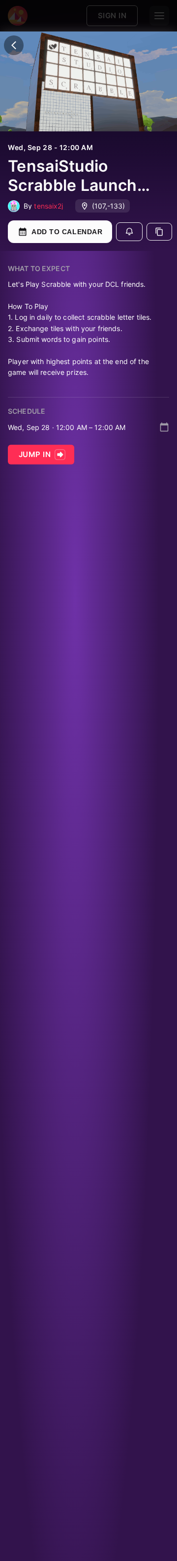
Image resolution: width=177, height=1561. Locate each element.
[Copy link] (159, 232)
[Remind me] (129, 231)
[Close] (14, 45)
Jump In (35, 454)
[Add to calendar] (164, 427)
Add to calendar (66, 232)
